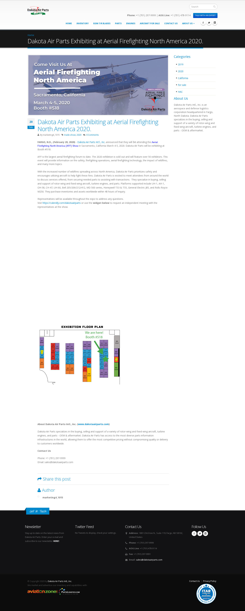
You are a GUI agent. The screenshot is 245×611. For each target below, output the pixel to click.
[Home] (38, 9)
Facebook (203, 22)
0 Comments (92, 134)
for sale (182, 84)
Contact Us (171, 23)
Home (69, 23)
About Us (187, 23)
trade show (70, 134)
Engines (130, 23)
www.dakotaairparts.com (93, 424)
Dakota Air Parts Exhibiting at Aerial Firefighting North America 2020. (98, 125)
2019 (180, 64)
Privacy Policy (209, 581)
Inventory (82, 23)
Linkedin (214, 22)
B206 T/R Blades (101, 23)
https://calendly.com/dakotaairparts (61, 202)
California (183, 78)
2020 (79, 134)
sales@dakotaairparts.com (149, 559)
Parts (118, 23)
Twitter (209, 22)
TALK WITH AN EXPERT (205, 15)
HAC (180, 91)
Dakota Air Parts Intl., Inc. (60, 581)
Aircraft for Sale (150, 23)
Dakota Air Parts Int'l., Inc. (91, 142)
